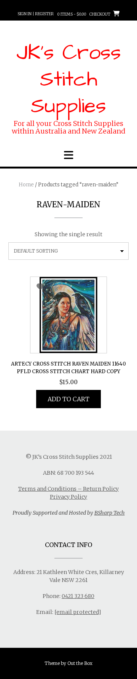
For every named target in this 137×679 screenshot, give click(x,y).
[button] (68, 155)
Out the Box (79, 663)
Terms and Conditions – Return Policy (68, 488)
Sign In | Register (36, 13)
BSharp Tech (109, 512)
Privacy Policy (68, 496)
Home (26, 184)
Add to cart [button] (68, 399)
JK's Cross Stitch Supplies (68, 79)
